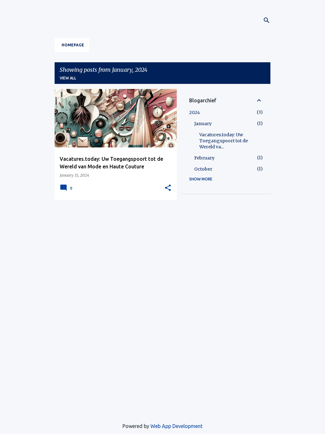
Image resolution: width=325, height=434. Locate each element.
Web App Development (176, 426)
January (203, 123)
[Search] (266, 20)
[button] (168, 188)
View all (68, 78)
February (204, 158)
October (203, 169)
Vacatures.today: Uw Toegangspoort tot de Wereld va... (223, 141)
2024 (194, 112)
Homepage (73, 45)
